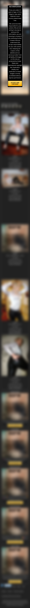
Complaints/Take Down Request (11, 596)
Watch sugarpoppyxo (15, 425)
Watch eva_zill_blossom (15, 542)
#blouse (6, 45)
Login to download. (7, 59)
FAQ (23, 586)
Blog (14, 586)
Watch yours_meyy (15, 581)
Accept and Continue (15, 83)
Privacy (10, 591)
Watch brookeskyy (15, 463)
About (19, 586)
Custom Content (18, 591)
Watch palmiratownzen (15, 502)
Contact (3, 591)
